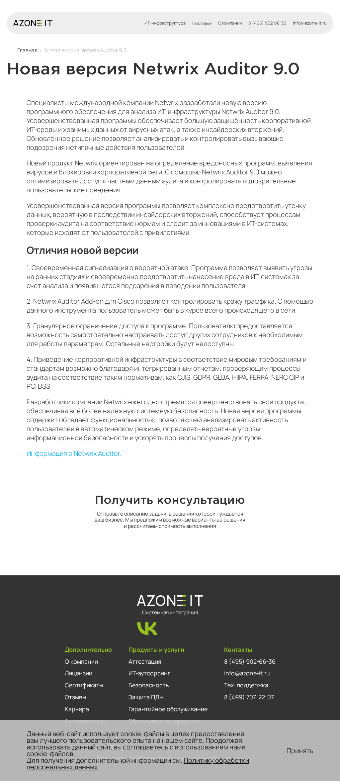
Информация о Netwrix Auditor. (74, 453)
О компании (230, 23)
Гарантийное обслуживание (168, 709)
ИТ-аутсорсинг (149, 673)
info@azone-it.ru (310, 23)
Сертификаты (84, 685)
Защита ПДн (145, 697)
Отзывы (75, 697)
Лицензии (78, 673)
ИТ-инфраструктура (165, 23)
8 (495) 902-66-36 (267, 23)
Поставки (202, 23)
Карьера (77, 709)
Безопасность (148, 685)
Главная (27, 50)
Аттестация (144, 661)
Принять (300, 750)
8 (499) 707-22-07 (249, 697)
